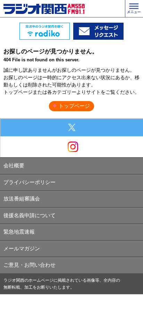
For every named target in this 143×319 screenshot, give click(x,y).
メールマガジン (21, 248)
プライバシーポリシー (29, 182)
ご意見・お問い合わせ (29, 265)
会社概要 (13, 165)
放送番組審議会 (21, 199)
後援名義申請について (29, 215)
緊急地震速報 (19, 232)
